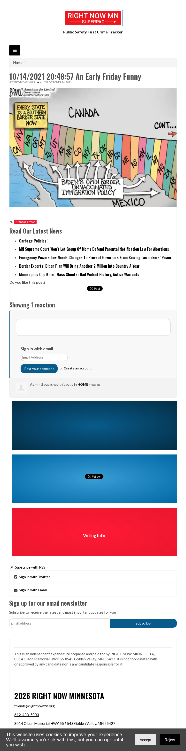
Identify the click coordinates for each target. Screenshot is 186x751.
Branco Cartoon (25, 221)
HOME (83, 384)
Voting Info (94, 535)
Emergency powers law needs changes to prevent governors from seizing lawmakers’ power (95, 257)
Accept (145, 740)
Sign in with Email (32, 590)
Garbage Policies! (33, 241)
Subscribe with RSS (30, 567)
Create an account (78, 368)
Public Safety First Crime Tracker (93, 32)
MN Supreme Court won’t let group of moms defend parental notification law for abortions (94, 249)
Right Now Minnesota (68, 695)
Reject (170, 740)
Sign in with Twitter (34, 577)
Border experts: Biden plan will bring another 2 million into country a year (79, 266)
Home (18, 62)
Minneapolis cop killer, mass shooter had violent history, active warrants (79, 274)
